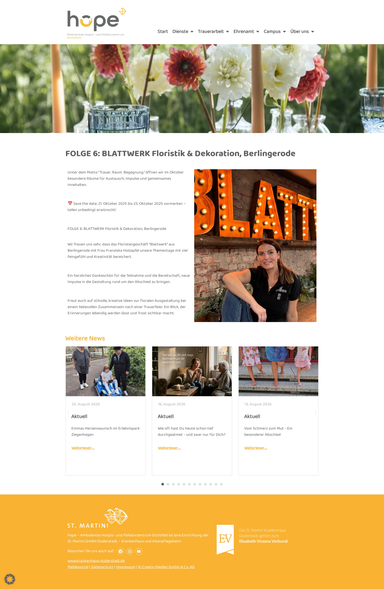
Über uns (299, 31)
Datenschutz (102, 567)
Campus (272, 31)
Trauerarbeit (211, 31)
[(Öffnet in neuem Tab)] (252, 553)
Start (163, 31)
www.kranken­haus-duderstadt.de (96, 561)
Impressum (125, 567)
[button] (68, 412)
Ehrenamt (244, 31)
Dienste (180, 31)
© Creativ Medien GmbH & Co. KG (166, 567)
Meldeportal (78, 567)
